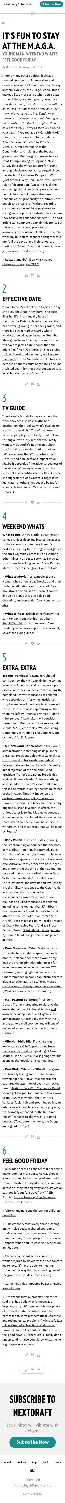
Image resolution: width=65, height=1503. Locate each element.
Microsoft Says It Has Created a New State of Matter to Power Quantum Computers (32, 1325)
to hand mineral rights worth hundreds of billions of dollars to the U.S (31, 760)
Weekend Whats (23, 526)
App (34, 1462)
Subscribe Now (51, 4)
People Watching (13, 623)
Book (46, 1462)
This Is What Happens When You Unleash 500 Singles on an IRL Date (32, 1242)
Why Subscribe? (21, 4)
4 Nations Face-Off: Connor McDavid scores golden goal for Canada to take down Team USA (31, 1093)
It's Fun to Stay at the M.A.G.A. (30, 40)
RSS (32, 1471)
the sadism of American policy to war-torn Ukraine (28, 798)
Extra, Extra (19, 667)
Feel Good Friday (25, 1160)
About (7, 1462)
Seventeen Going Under (18, 633)
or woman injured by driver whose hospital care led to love (32, 1260)
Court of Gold (48, 568)
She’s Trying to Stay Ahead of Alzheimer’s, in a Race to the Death (31, 354)
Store (58, 1462)
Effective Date (21, 298)
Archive (21, 1462)
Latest (6, 4)
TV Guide (13, 408)
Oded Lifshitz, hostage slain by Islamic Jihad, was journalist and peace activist (31, 935)
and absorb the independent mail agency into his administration (32, 1014)
